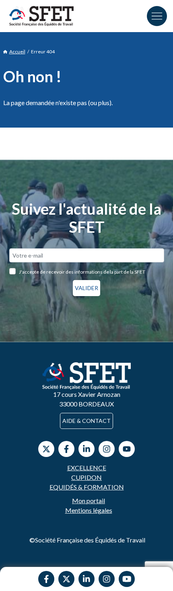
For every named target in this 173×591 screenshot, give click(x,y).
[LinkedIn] (86, 449)
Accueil (17, 52)
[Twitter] (66, 579)
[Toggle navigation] (157, 16)
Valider (86, 287)
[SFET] (41, 16)
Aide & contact (86, 420)
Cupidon (86, 477)
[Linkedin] (86, 579)
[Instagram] (107, 579)
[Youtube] (127, 579)
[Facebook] (46, 579)
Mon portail (88, 500)
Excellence (86, 467)
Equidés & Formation (86, 487)
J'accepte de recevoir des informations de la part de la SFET (82, 272)
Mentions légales (88, 510)
